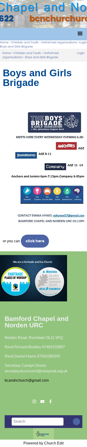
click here (35, 241)
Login (83, 42)
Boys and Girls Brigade (16, 46)
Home (4, 42)
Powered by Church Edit (43, 443)
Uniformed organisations (59, 42)
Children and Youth (25, 42)
